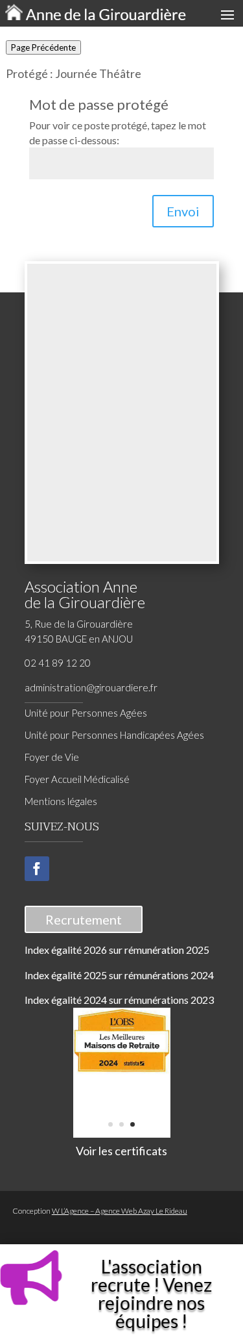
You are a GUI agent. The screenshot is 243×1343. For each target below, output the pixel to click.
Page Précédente (43, 47)
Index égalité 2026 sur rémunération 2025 (117, 949)
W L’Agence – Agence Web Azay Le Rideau (119, 1211)
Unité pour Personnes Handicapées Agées (114, 735)
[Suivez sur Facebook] (37, 868)
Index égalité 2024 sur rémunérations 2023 (119, 999)
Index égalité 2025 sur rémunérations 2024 (119, 975)
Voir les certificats (121, 1151)
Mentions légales (61, 801)
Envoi (183, 211)
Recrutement (83, 919)
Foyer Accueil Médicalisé (77, 779)
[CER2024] (121, 1071)
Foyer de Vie (52, 757)
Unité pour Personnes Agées (86, 713)
